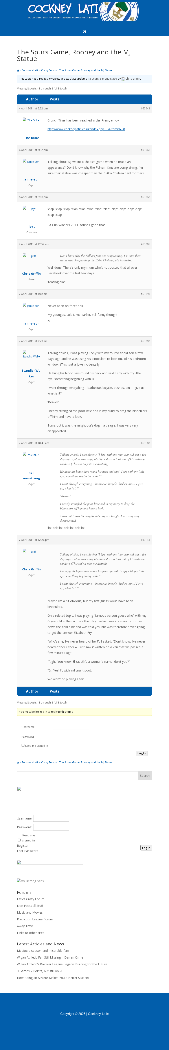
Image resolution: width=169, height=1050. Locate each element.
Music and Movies (30, 912)
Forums (26, 70)
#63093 (145, 294)
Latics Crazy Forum (45, 70)
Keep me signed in (36, 746)
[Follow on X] (90, 1026)
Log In (142, 753)
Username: (28, 727)
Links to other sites (30, 933)
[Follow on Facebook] (79, 1026)
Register (23, 845)
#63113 (145, 540)
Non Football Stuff (30, 906)
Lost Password (27, 851)
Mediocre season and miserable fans (43, 950)
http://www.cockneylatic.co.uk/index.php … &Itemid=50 (86, 129)
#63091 (145, 244)
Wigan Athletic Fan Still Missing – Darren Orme (50, 957)
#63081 (145, 150)
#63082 (145, 197)
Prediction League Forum (35, 919)
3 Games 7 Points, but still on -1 (39, 971)
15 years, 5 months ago (102, 78)
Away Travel (25, 926)
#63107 (145, 443)
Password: (28, 737)
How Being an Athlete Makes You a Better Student (53, 978)
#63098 (145, 341)
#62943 (145, 108)
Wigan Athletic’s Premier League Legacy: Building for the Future (62, 964)
